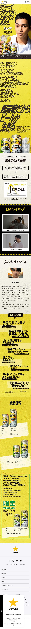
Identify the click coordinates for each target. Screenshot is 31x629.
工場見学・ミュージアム (7, 585)
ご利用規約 (17, 594)
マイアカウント (5, 594)
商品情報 (4, 569)
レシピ (3, 581)
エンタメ (4, 577)
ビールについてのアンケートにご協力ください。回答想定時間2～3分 (13, 621)
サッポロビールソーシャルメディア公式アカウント (15, 564)
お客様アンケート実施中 (13, 614)
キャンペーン (5, 589)
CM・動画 (4, 573)
